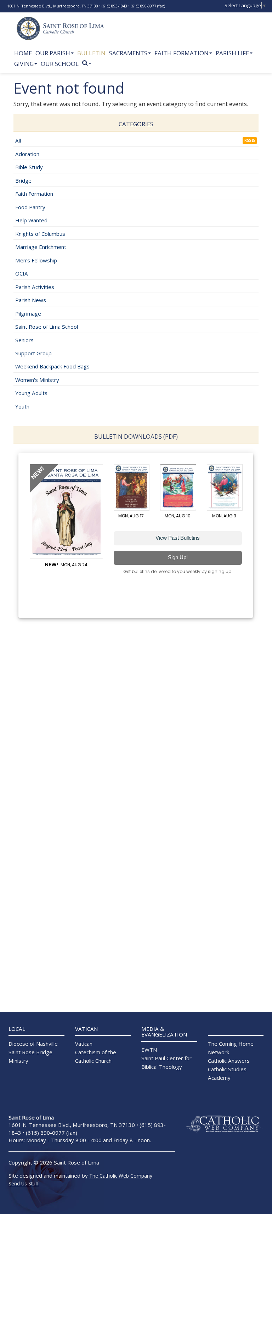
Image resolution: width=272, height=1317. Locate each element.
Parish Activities (34, 286)
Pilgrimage (28, 313)
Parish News (30, 300)
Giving (24, 64)
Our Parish (52, 53)
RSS (248, 140)
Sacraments (128, 53)
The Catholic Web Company (120, 1176)
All (18, 140)
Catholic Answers (229, 1060)
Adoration (27, 153)
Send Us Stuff (23, 1183)
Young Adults (31, 392)
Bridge (23, 180)
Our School (60, 64)
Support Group (33, 353)
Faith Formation (181, 53)
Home (23, 53)
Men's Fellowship (36, 260)
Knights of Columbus (40, 233)
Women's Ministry (37, 379)
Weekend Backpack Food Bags (52, 366)
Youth (22, 406)
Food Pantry (30, 207)
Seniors (24, 340)
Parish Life (232, 53)
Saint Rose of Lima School (46, 326)
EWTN (149, 1049)
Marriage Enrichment (40, 246)
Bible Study (29, 167)
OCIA (21, 273)
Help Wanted (31, 220)
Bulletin (91, 53)
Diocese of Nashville (33, 1043)
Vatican (83, 1043)
